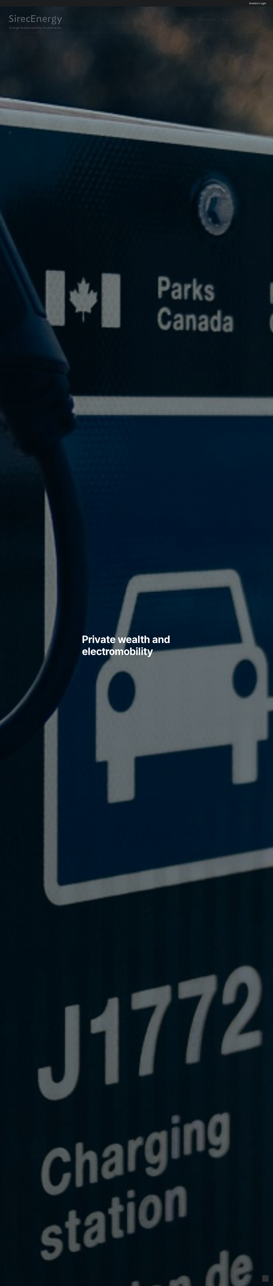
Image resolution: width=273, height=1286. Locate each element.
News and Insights (233, 19)
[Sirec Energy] (35, 23)
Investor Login (257, 3)
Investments (207, 19)
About (189, 19)
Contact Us (259, 19)
